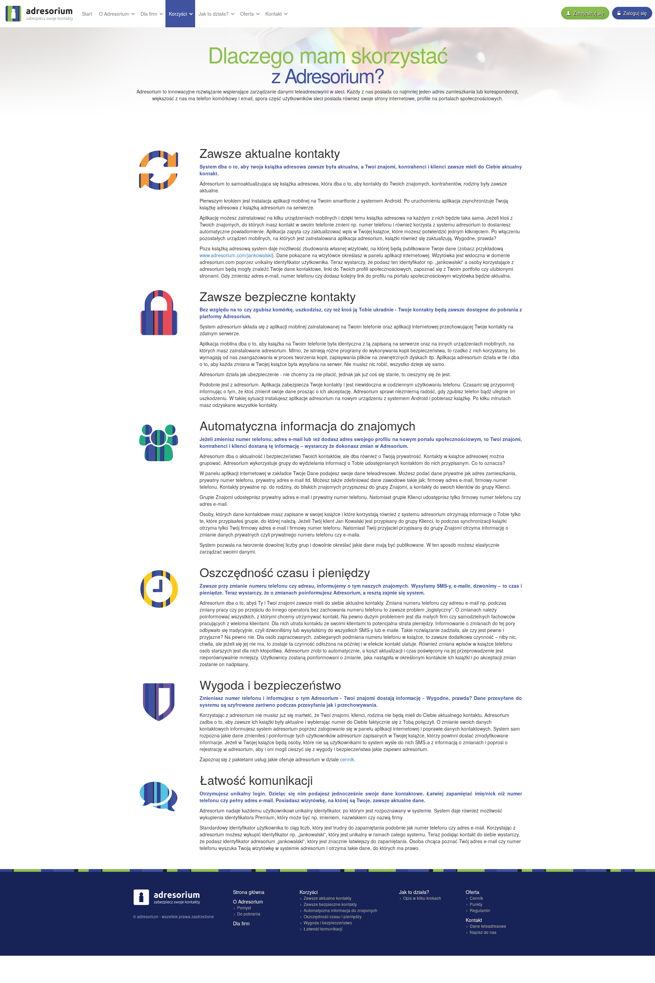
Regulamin (480, 910)
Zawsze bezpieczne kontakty (330, 904)
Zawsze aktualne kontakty (327, 898)
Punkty (476, 904)
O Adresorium (114, 13)
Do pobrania (248, 913)
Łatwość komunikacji (323, 928)
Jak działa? (214, 13)
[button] (116, 13)
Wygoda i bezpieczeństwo (328, 922)
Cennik (476, 898)
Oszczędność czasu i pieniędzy (333, 916)
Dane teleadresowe (488, 926)
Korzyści (178, 13)
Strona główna (248, 892)
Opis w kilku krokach (422, 898)
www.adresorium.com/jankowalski (236, 255)
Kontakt (274, 13)
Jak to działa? (414, 892)
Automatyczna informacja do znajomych (340, 910)
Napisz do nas (483, 932)
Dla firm (150, 13)
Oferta (247, 13)
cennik (347, 759)
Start (87, 13)
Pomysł (244, 907)
